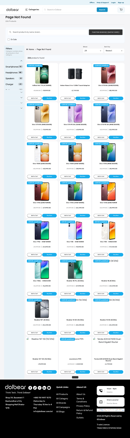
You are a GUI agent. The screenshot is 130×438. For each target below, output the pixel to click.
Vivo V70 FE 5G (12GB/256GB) (75, 124)
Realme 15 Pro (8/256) (75, 281)
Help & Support (103, 2)
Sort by (107, 47)
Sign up (121, 2)
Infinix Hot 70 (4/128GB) (41, 85)
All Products (62, 394)
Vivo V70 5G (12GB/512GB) (108, 85)
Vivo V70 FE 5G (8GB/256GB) (108, 124)
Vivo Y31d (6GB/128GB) (42, 203)
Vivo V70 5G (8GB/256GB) (42, 124)
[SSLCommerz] (111, 410)
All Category (62, 398)
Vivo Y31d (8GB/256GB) (108, 163)
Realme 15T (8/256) (41, 320)
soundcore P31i (75, 359)
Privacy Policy (83, 406)
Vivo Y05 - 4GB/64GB (108, 242)
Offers (92, 2)
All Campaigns (63, 407)
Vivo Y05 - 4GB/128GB (75, 242)
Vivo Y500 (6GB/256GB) (42, 163)
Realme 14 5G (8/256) (108, 320)
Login (113, 2)
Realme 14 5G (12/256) (75, 320)
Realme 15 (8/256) (108, 281)
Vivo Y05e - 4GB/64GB (42, 281)
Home (31, 49)
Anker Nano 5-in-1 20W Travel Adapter (75, 85)
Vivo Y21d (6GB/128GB (108, 203)
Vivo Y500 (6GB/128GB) (75, 163)
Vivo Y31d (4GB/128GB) (75, 203)
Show (85, 47)
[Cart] (121, 10)
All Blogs (60, 411)
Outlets (80, 417)
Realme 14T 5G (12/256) (42, 359)
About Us (80, 394)
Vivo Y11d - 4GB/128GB (42, 242)
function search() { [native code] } (105, 32)
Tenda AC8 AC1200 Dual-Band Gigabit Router (108, 360)
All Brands (61, 403)
